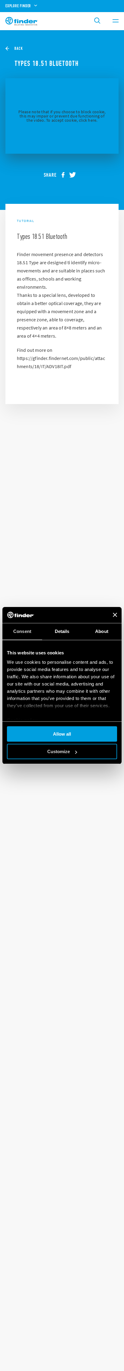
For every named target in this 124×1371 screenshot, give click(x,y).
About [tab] (101, 631)
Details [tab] (62, 631)
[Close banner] (115, 615)
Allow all (62, 734)
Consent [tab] (22, 631)
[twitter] (75, 175)
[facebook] (65, 175)
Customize (58, 751)
